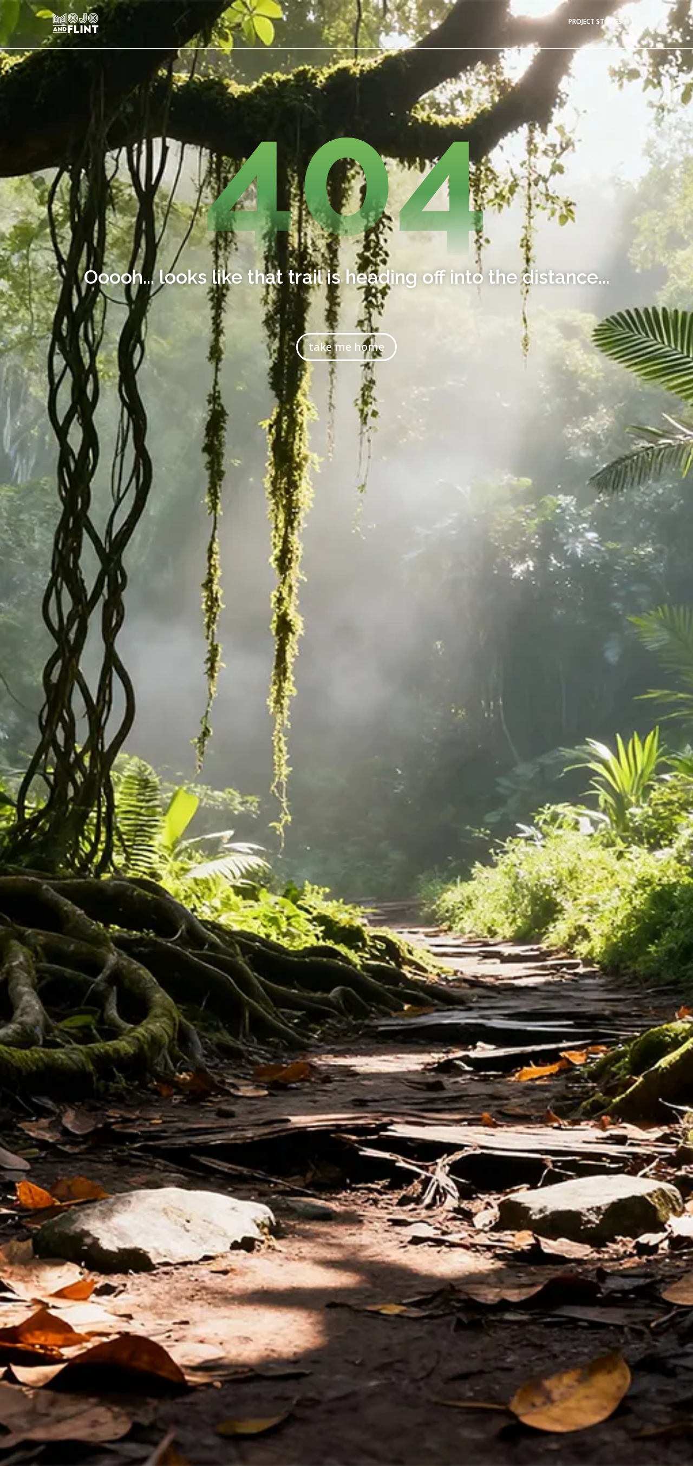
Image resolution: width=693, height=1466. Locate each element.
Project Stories (595, 21)
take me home (346, 346)
